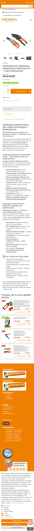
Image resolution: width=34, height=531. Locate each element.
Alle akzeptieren (17, 520)
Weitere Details (8, 114)
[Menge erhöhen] (8, 90)
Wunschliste (7, 97)
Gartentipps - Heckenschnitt (13, 431)
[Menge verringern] (8, 92)
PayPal (6, 513)
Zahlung (8, 397)
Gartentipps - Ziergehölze (13, 440)
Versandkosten (15, 100)
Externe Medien (8, 511)
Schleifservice (10, 398)
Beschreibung (8, 109)
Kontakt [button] (6, 423)
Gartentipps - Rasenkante (13, 437)
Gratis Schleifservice (10, 9)
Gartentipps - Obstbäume (13, 435)
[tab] (17, 108)
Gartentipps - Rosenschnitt (13, 433)
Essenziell (7, 506)
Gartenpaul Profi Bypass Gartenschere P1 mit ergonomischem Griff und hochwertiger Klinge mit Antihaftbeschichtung (20, 333)
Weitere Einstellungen (7, 517)
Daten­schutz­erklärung (17, 503)
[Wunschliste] (24, 2)
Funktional (7, 515)
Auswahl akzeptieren (17, 527)
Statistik (6, 507)
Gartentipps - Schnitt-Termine (14, 429)
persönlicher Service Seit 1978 (13, 15)
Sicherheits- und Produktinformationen (14, 119)
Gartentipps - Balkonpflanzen (14, 439)
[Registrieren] (4, 2)
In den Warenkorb (20, 91)
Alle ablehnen (17, 524)
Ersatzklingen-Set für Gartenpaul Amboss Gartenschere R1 (21, 318)
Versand (8, 395)
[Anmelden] (2, 2)
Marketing (7, 509)
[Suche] (30, 6)
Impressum (24, 499)
